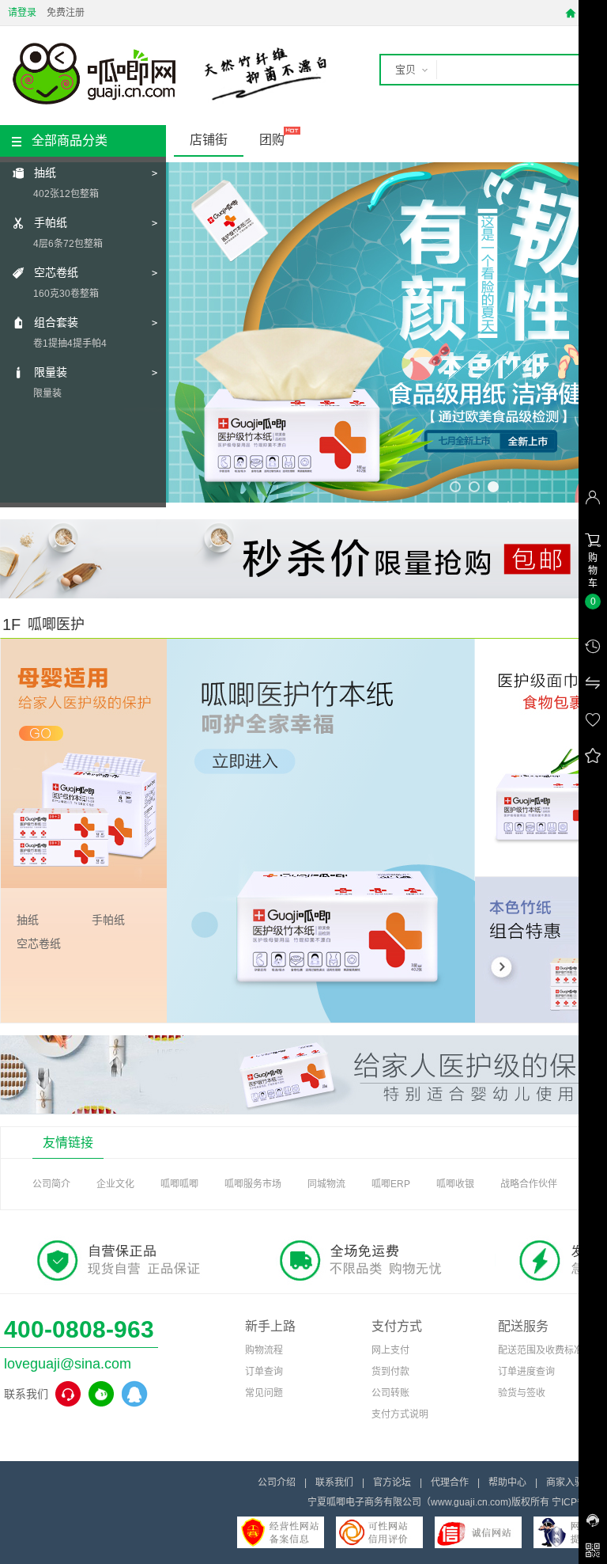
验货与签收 (521, 1393)
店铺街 (209, 139)
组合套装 (56, 322)
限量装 (50, 372)
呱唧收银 (455, 1184)
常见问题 (264, 1393)
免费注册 (66, 12)
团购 (272, 139)
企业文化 (115, 1184)
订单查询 (264, 1371)
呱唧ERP (390, 1184)
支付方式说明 (399, 1414)
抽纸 (45, 172)
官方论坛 (392, 1482)
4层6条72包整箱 (68, 243)
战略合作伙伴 (528, 1184)
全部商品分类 (69, 140)
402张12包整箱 (66, 193)
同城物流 (326, 1184)
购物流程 (264, 1350)
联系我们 (334, 1482)
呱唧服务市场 (252, 1184)
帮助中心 (507, 1482)
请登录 (22, 12)
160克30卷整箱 (66, 293)
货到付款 (390, 1371)
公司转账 (390, 1393)
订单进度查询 (526, 1371)
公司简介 (51, 1184)
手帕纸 (50, 222)
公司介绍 (277, 1482)
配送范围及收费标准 (540, 1350)
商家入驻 (565, 1482)
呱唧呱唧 (179, 1184)
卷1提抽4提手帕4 (70, 343)
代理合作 (450, 1482)
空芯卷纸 (56, 272)
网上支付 (390, 1350)
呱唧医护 (56, 624)
